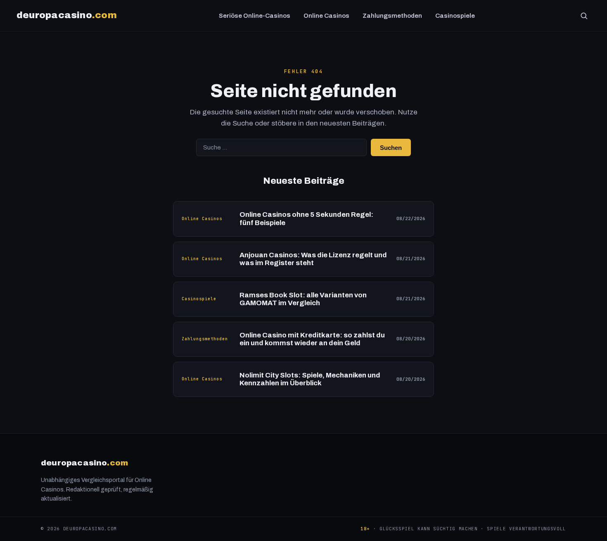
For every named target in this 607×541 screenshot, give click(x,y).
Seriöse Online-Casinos (254, 15)
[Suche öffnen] (583, 15)
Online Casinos (326, 15)
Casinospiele (455, 15)
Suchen (391, 147)
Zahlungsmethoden (392, 15)
